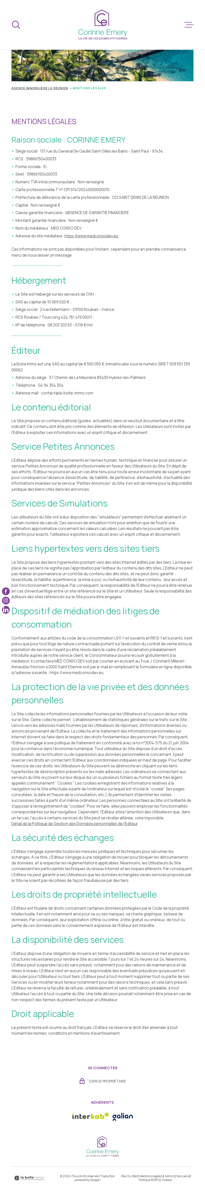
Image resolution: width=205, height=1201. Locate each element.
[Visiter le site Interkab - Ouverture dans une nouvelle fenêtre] (90, 1117)
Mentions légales (151, 1176)
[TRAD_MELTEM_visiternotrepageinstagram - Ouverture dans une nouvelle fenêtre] (6, 601)
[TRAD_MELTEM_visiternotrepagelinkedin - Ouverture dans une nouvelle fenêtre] (6, 610)
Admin (169, 1176)
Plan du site (129, 1176)
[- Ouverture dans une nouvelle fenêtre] (122, 1117)
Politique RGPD (149, 1180)
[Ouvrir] (16, 24)
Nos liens (182, 1176)
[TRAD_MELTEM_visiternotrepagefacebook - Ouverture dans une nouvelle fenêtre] (6, 591)
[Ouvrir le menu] (189, 24)
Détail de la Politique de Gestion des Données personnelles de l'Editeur (75, 823)
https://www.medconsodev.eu (91, 236)
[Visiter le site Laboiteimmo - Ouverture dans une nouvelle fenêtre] (29, 1178)
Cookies (167, 1179)
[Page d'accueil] (102, 25)
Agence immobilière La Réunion (40, 88)
